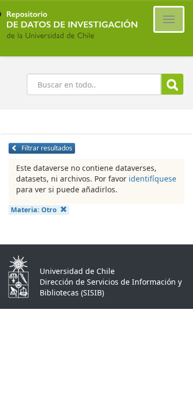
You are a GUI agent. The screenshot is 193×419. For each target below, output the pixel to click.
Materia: (34, 209)
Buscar (172, 84)
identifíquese (152, 179)
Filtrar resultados (46, 148)
